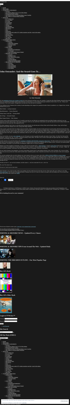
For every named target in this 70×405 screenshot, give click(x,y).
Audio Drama (8, 23)
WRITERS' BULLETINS (11, 53)
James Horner (54, 145)
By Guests (7, 21)
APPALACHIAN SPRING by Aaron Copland (55, 155)
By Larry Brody (8, 20)
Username (2, 318)
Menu (2, 4)
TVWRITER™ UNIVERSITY (10, 10)
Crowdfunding (8, 26)
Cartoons (7, 25)
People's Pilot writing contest (22, 189)
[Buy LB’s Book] (6, 292)
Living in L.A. (11, 58)
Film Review (8, 28)
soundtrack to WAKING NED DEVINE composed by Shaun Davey (35, 141)
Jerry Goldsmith (16, 136)
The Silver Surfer (12, 44)
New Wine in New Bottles (14, 57)
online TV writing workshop (9, 189)
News (6, 30)
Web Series (7, 38)
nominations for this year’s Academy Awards (13, 100)
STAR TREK (8, 47)
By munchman (8, 22)
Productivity (8, 31)
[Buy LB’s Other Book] (6, 312)
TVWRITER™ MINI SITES (9, 39)
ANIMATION (8, 41)
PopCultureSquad (4, 172)
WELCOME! (6, 9)
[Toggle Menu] (0, 339)
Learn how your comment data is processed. (26, 226)
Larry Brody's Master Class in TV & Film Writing (16, 12)
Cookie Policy (24, 402)
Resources (36, 188)
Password (2, 321)
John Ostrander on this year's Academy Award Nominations (51, 188)
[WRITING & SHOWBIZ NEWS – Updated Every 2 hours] (7, 243)
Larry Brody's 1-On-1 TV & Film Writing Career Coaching (18, 15)
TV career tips (8, 37)
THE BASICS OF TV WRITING (12, 62)
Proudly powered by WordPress (14, 404)
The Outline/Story (12, 67)
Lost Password (6, 326)
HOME (4, 7)
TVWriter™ (62, 189)
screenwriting (8, 33)
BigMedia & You (12, 55)
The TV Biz (8, 36)
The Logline (11, 64)
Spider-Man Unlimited (13, 43)
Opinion (31, 188)
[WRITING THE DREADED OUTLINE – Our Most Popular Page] (5, 268)
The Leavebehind (12, 65)
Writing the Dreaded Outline (14, 60)
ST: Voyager (11, 51)
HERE (18, 173)
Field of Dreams (42, 145)
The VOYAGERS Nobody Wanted (16, 52)
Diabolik (10, 46)
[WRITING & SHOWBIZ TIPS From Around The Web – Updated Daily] (7, 257)
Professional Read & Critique (11, 14)
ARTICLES (5, 17)
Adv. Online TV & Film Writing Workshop (14, 16)
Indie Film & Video (9, 27)
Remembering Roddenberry (14, 49)
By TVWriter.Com (9, 18)
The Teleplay (11, 68)
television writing (9, 34)
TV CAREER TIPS (47, 189)
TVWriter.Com (3, 1)
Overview (7, 11)
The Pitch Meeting (12, 59)
